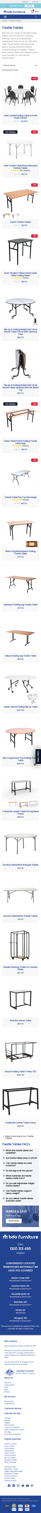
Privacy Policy (9, 1425)
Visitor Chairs (9, 1453)
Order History (9, 1404)
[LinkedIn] (13, 1485)
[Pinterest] (32, 1485)
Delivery (7, 1420)
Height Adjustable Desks (13, 1471)
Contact (7, 1418)
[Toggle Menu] (5, 16)
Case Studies (9, 1385)
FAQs (6, 1387)
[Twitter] (22, 1485)
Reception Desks (10, 1460)
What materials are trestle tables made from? (18, 1177)
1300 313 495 (20, 1248)
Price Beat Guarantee (12, 1434)
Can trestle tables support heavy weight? (19, 1192)
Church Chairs (9, 1478)
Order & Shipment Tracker (14, 1430)
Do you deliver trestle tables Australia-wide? (19, 1199)
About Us (7, 1383)
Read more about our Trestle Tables (19, 1137)
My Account (9, 1401)
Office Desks (9, 1448)
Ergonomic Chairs (11, 1469)
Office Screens (10, 1455)
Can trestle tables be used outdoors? (19, 1164)
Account (35, 2)
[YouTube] (27, 1485)
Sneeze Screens (10, 1480)
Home (4, 21)
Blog (6, 1389)
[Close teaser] (35, 764)
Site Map (7, 1432)
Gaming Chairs (10, 1467)
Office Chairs (9, 1446)
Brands (7, 1392)
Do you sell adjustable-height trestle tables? (20, 1184)
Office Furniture (10, 1444)
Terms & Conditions (12, 1427)
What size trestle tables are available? (19, 1151)
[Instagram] (18, 1485)
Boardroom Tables (11, 1474)
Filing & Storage (10, 1462)
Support (25, 2)
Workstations (9, 1451)
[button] (20, 1137)
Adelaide (23, 1355)
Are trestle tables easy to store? (21, 1158)
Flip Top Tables (10, 1458)
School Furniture (10, 1476)
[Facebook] (9, 1485)
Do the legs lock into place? (19, 1170)
